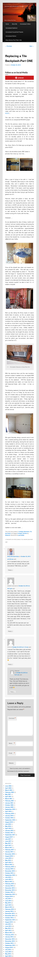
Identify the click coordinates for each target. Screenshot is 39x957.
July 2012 (8, 949)
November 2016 (10, 854)
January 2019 (9, 816)
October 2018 (9, 818)
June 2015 (8, 879)
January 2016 (9, 869)
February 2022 (9, 792)
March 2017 (8, 847)
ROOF (7, 113)
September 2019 (10, 809)
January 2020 (9, 807)
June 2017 (8, 841)
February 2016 (9, 867)
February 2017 (9, 850)
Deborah (7, 535)
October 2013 (9, 918)
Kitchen (25, 533)
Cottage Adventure (24, 531)
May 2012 (8, 954)
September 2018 (10, 820)
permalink (21, 535)
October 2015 (9, 873)
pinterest (21, 78)
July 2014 (8, 898)
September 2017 (10, 835)
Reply (10, 570)
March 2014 (8, 907)
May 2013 (8, 928)
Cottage (20, 533)
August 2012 (9, 947)
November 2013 (10, 915)
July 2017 (8, 839)
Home (7, 24)
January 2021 (9, 803)
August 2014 (9, 896)
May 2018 (8, 826)
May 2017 (8, 843)
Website (11, 763)
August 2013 (9, 922)
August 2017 (9, 837)
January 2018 (9, 830)
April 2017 (8, 845)
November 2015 (10, 871)
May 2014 (8, 903)
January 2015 (9, 886)
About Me (14, 24)
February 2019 (9, 813)
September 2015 (10, 875)
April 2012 (8, 956)
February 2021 (9, 801)
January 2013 (9, 937)
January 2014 (9, 911)
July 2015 (8, 877)
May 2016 (8, 860)
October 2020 (9, 805)
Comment (12, 718)
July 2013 (8, 924)
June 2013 (8, 926)
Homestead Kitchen (11, 36)
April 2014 (8, 905)
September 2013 (10, 920)
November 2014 (10, 890)
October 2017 (9, 833)
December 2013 (10, 913)
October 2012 (9, 943)
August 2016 (9, 856)
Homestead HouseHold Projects (14, 32)
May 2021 (8, 794)
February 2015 (9, 884)
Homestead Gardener (11, 28)
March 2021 (8, 799)
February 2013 (9, 935)
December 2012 (10, 939)
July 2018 (8, 824)
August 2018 (9, 822)
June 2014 (8, 901)
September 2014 (10, 894)
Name (12, 743)
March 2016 (8, 864)
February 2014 (9, 909)
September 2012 (10, 945)
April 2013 (8, 930)
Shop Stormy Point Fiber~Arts (14, 40)
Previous (8, 46)
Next (32, 46)
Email (12, 753)
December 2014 (10, 888)
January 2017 (9, 852)
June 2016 (8, 858)
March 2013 (8, 932)
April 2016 (8, 862)
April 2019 (8, 811)
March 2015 (8, 881)
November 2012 (10, 941)
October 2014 (9, 892)
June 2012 (8, 952)
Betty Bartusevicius (13, 556)
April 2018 (8, 828)
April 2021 (8, 796)
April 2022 (8, 788)
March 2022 (8, 790)
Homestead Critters (25, 24)
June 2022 (8, 786)
